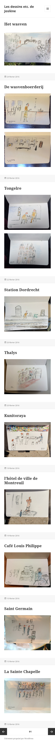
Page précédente (3, 731)
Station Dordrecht (21, 289)
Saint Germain (18, 608)
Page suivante (51, 731)
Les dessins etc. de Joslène (19, 8)
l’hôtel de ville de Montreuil (21, 480)
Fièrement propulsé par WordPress (18, 738)
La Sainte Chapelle (22, 671)
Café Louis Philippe (23, 545)
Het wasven (15, 24)
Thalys (10, 352)
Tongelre (12, 188)
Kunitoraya (15, 415)
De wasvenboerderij (23, 86)
